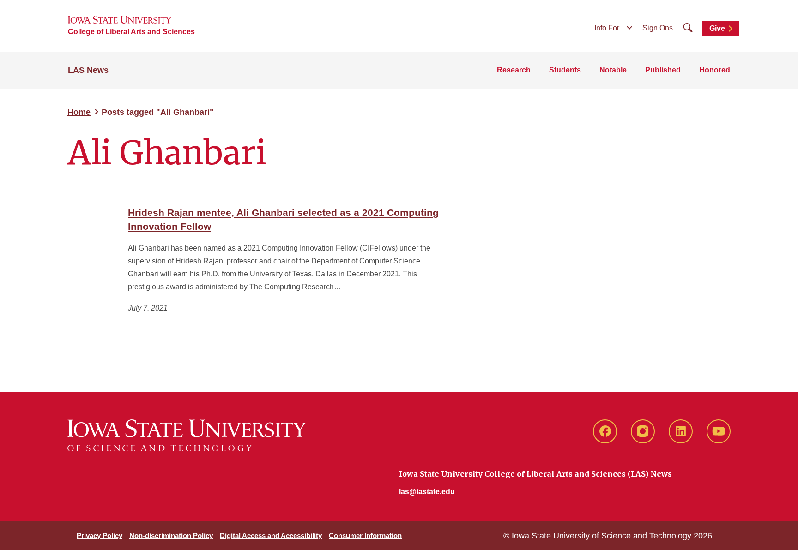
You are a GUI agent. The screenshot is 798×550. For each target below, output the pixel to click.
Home (79, 112)
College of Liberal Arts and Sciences (131, 32)
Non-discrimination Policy (171, 535)
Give (717, 28)
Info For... (609, 28)
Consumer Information (365, 535)
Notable (613, 70)
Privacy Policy (99, 535)
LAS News (88, 70)
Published (663, 70)
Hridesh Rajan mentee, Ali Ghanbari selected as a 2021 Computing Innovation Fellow (283, 219)
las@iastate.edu (427, 492)
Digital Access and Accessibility (271, 535)
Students (565, 70)
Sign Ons (657, 28)
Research (514, 70)
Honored (714, 70)
